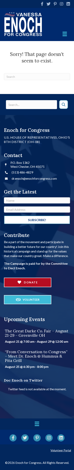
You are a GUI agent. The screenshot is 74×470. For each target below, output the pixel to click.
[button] (63, 104)
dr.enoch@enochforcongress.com (34, 178)
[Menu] (64, 34)
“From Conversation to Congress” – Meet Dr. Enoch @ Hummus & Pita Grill (36, 356)
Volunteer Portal (61, 450)
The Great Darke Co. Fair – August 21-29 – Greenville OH (36, 333)
